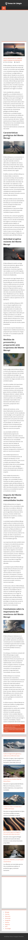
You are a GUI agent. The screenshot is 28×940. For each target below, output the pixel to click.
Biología (7, 912)
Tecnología (8, 928)
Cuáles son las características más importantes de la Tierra (12, 726)
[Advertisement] (14, 25)
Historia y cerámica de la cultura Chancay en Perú (13, 730)
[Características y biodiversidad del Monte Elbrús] (14, 771)
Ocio (6, 926)
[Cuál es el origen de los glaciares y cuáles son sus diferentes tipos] (14, 746)
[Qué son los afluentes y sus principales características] (14, 852)
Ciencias (7, 914)
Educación (7, 916)
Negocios (7, 924)
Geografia (18, 62)
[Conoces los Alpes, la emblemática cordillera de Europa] (14, 799)
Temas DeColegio (9, 62)
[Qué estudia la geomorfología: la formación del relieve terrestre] (14, 824)
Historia (7, 922)
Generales (7, 918)
